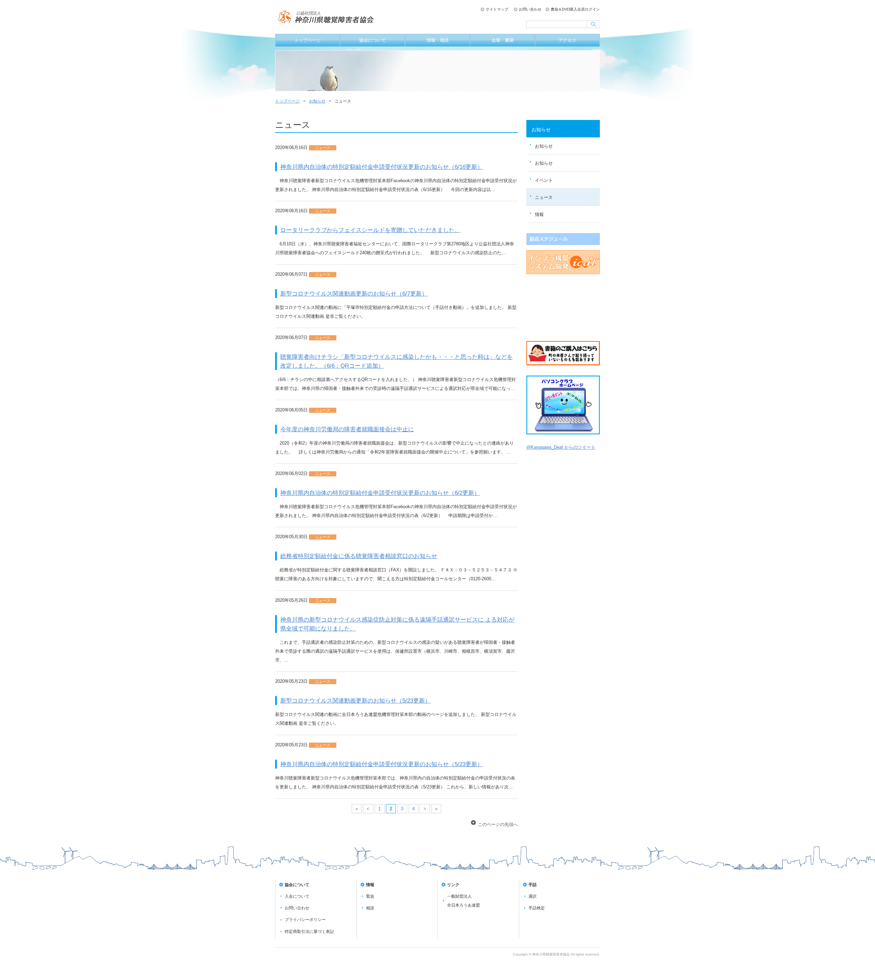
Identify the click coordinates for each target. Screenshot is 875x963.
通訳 (532, 896)
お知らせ (317, 101)
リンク (453, 884)
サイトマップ (497, 9)
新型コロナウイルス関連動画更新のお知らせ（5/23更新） (355, 700)
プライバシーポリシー (305, 919)
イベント (544, 180)
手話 (532, 884)
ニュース (544, 197)
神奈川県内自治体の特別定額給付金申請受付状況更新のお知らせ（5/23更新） (381, 764)
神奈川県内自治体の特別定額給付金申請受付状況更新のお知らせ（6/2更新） (380, 492)
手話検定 (536, 908)
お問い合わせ (530, 9)
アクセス (567, 40)
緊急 (370, 896)
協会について (372, 40)
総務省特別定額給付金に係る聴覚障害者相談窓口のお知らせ (358, 556)
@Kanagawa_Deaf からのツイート (560, 447)
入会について (297, 896)
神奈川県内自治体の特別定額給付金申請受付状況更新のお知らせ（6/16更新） (381, 166)
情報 (539, 214)
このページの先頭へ (498, 824)
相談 (370, 908)
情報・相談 (438, 40)
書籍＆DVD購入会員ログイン (575, 9)
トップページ (307, 40)
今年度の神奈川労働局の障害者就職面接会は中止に (347, 429)
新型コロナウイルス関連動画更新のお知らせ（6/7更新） (354, 293)
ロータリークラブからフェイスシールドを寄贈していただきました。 (370, 230)
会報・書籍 (503, 40)
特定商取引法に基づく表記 (309, 931)
